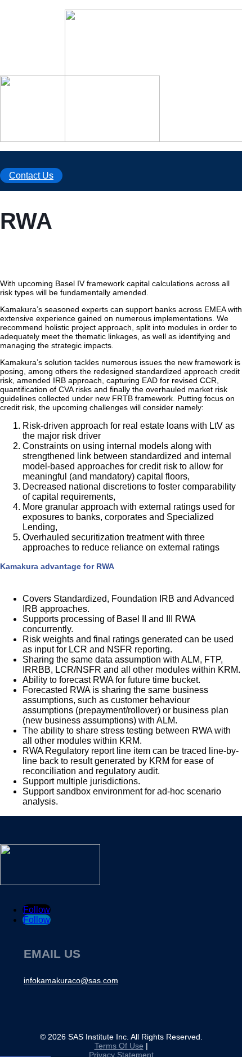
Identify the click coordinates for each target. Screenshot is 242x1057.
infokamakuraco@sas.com (71, 980)
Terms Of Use (119, 1045)
